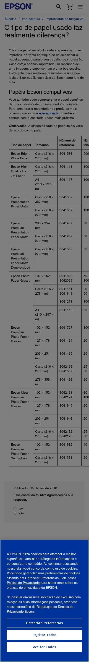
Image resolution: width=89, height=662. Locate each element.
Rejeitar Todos (45, 635)
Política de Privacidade (23, 582)
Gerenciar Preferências (44, 623)
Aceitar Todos (44, 647)
